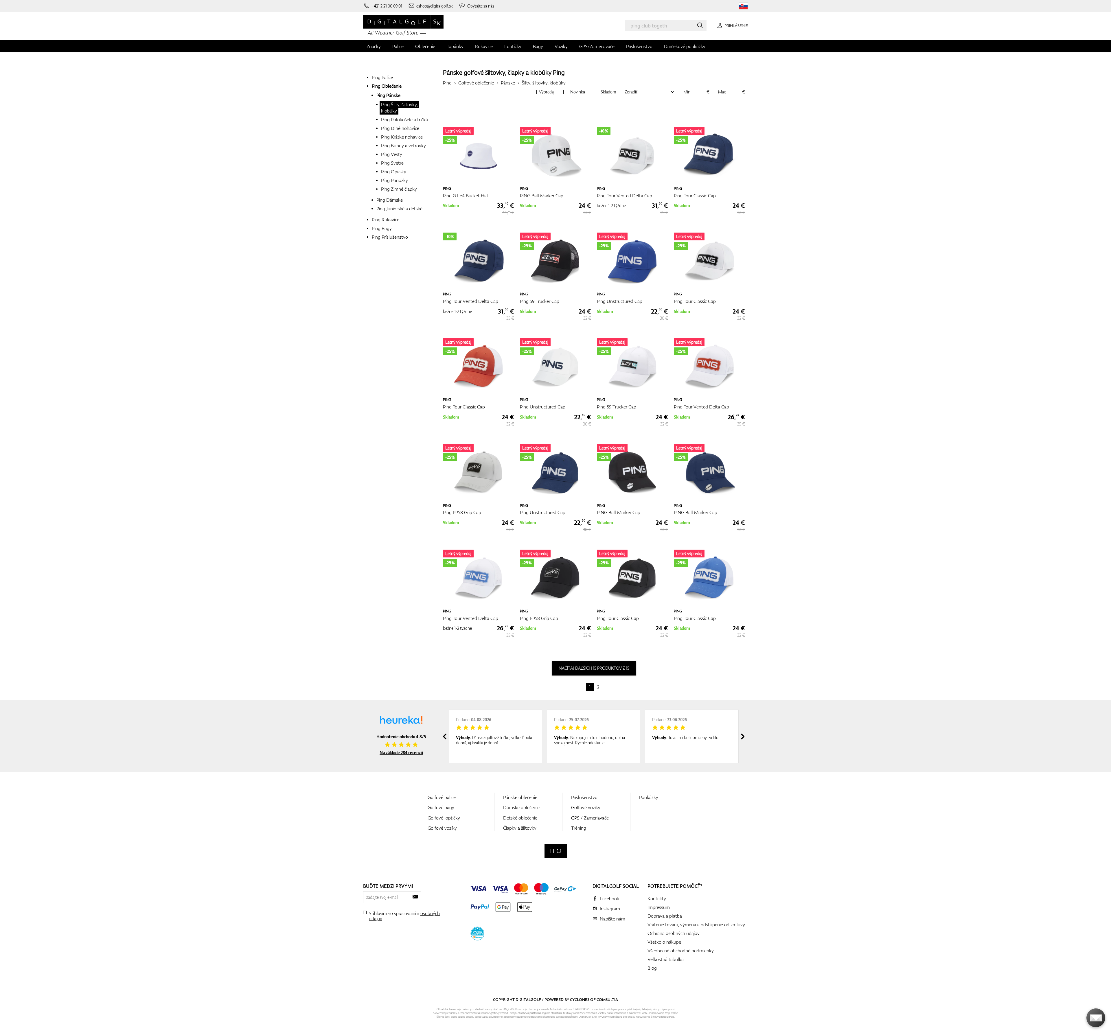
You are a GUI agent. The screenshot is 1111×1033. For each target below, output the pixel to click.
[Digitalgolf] (556, 851)
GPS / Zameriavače (590, 818)
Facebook (609, 898)
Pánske (508, 83)
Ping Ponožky (394, 180)
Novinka (577, 92)
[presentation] (444, 736)
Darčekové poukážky (684, 46)
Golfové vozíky (442, 828)
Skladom (608, 92)
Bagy (538, 46)
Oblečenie (425, 46)
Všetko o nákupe (664, 942)
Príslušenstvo (639, 46)
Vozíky (561, 46)
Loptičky (512, 46)
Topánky (455, 46)
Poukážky (648, 797)
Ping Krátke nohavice (402, 137)
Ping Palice (382, 77)
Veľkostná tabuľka (666, 959)
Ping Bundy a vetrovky (403, 145)
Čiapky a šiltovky (519, 828)
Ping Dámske (389, 200)
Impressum (659, 907)
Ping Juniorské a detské (399, 208)
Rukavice (484, 46)
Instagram (610, 908)
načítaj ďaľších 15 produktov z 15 (594, 668)
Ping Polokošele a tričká (404, 119)
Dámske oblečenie (521, 807)
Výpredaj (547, 92)
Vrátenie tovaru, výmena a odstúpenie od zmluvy (696, 924)
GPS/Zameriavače (597, 46)
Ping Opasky (393, 171)
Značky (374, 46)
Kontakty (657, 898)
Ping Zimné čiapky (399, 189)
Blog (652, 968)
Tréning (578, 828)
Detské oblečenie (520, 818)
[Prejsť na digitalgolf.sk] (743, 6)
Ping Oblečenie (387, 86)
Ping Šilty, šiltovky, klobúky (399, 107)
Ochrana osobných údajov (674, 933)
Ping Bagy (382, 228)
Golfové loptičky (444, 818)
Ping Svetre (392, 163)
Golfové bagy (441, 807)
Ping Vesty (391, 154)
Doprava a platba (665, 916)
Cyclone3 (579, 999)
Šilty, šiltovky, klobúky (544, 83)
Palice (398, 46)
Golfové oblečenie (476, 83)
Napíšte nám (612, 919)
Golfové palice (442, 797)
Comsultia (607, 999)
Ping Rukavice (385, 219)
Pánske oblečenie (520, 797)
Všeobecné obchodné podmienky (681, 950)
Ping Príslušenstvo (390, 237)
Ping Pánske (388, 95)
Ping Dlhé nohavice (400, 128)
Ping (559, 72)
